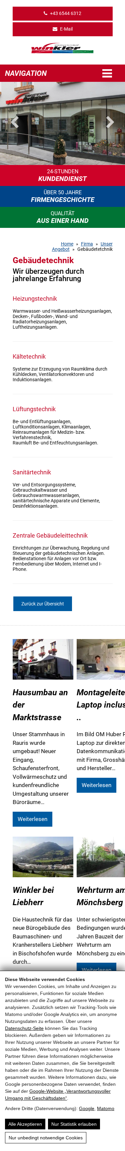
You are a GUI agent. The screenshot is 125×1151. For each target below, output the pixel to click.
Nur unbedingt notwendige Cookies (46, 1137)
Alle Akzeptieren (25, 1124)
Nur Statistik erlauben (74, 1124)
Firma (87, 244)
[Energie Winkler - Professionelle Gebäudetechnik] (62, 51)
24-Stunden (62, 175)
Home (67, 244)
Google (86, 1108)
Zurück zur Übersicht (42, 603)
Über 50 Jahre (62, 196)
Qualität (63, 217)
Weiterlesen (35, 818)
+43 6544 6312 (65, 13)
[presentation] (43, 659)
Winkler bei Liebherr (33, 896)
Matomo (105, 1108)
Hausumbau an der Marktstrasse (40, 705)
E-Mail (66, 29)
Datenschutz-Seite (24, 1028)
